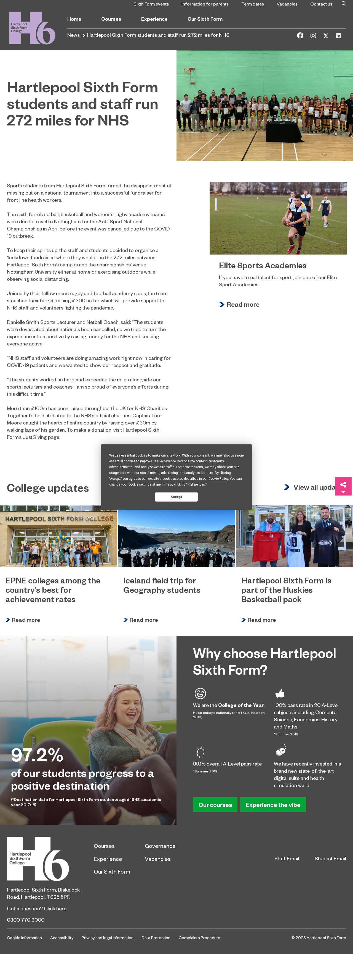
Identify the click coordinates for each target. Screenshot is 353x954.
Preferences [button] (196, 484)
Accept (176, 497)
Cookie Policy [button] (218, 479)
